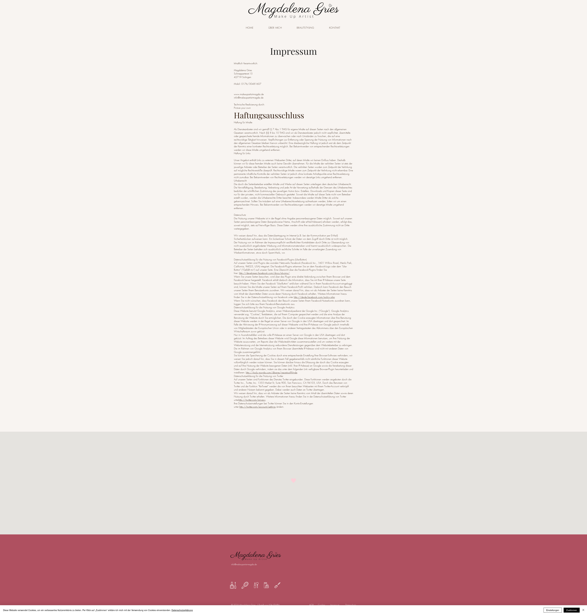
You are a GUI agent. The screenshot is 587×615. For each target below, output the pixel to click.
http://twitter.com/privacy (252, 400)
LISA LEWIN (274, 604)
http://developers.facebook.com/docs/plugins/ (264, 273)
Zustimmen (571, 610)
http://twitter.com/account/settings (257, 406)
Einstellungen (552, 610)
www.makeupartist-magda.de (249, 94)
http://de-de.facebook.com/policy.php (314, 297)
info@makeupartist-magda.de (244, 564)
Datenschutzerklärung (182, 610)
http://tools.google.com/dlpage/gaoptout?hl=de (271, 372)
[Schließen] (583, 610)
